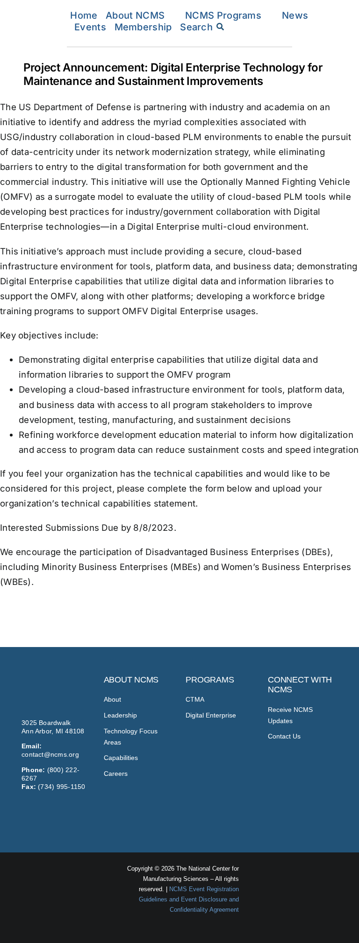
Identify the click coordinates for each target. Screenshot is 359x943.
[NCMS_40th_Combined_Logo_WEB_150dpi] (39, 10)
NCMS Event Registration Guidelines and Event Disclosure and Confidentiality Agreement (189, 899)
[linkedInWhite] (308, 810)
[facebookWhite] (290, 810)
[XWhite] (326, 810)
